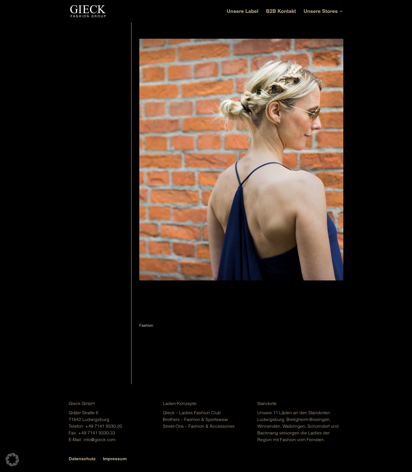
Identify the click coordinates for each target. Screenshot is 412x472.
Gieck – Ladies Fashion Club (192, 412)
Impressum (115, 458)
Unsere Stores (321, 11)
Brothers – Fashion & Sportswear (195, 419)
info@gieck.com (99, 439)
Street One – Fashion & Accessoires (199, 426)
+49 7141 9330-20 (103, 426)
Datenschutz (82, 458)
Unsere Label (242, 11)
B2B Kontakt (281, 11)
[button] (12, 459)
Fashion (146, 325)
